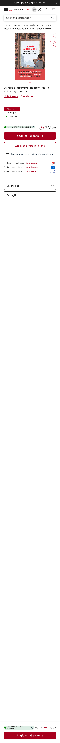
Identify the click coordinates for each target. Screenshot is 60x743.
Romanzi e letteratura (25, 25)
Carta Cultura (31, 163)
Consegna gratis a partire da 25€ (30, 2)
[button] (53, 44)
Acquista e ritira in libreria (30, 145)
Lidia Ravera (11, 96)
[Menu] (6, 10)
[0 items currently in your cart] (53, 9)
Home (7, 25)
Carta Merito (31, 171)
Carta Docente (32, 167)
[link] (34, 9)
